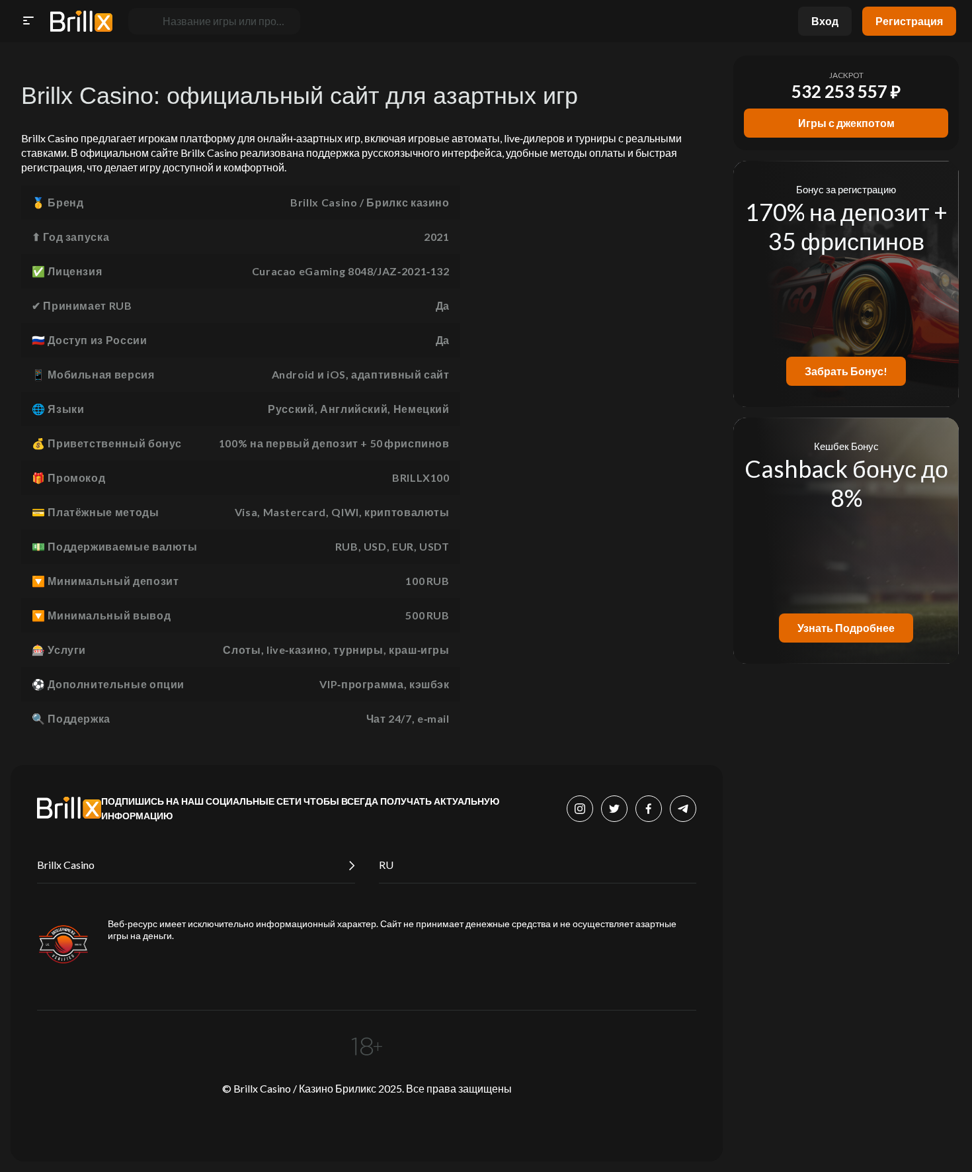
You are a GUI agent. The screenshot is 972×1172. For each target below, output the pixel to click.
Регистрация (909, 21)
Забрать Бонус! (846, 371)
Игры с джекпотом (846, 122)
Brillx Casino (66, 864)
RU (386, 864)
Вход (824, 21)
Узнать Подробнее (846, 627)
